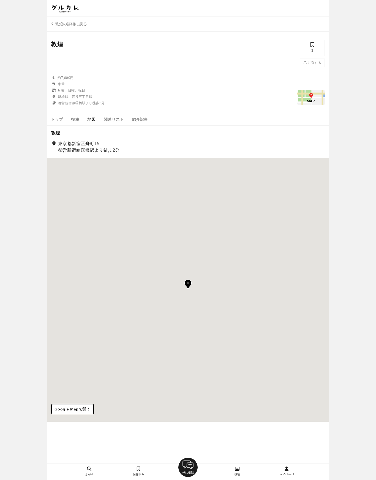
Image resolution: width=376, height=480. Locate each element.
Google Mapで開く (73, 409)
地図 (92, 119)
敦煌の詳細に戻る (71, 24)
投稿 (75, 119)
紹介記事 (140, 119)
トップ (57, 119)
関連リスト (114, 119)
